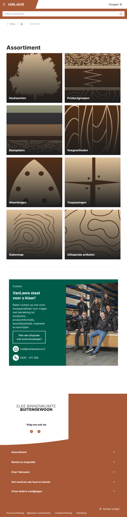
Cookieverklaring (64, 513)
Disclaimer (81, 513)
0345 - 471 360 (29, 357)
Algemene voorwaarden (39, 513)
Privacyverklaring (15, 513)
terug (12, 24)
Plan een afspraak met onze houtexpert (29, 337)
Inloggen (114, 4)
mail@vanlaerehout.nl (32, 349)
